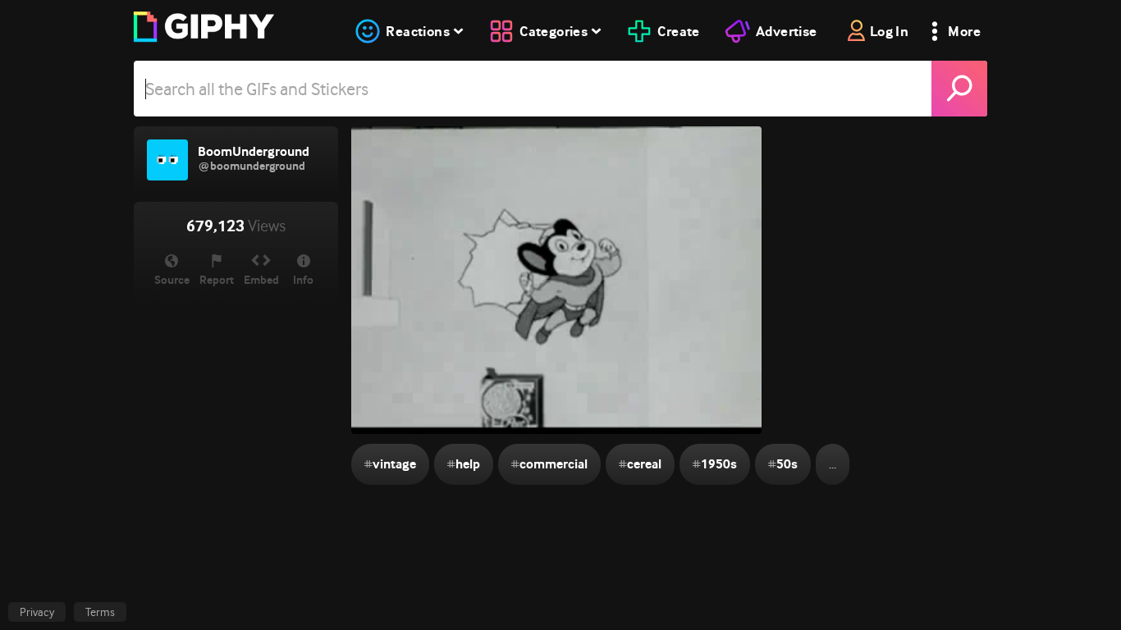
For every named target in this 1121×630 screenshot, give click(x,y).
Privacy (37, 612)
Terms (100, 612)
